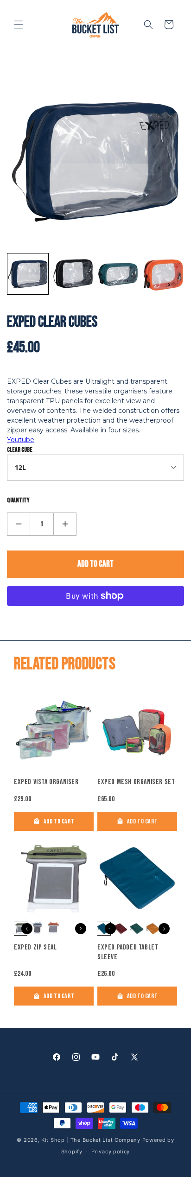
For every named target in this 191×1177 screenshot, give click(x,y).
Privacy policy (110, 1151)
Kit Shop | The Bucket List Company (91, 1140)
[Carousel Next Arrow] (80, 928)
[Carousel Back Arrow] (26, 928)
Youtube (20, 440)
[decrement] (18, 524)
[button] (18, 24)
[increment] (64, 524)
